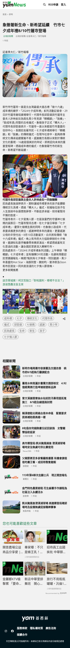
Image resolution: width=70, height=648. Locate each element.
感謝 (42, 324)
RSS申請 (53, 4)
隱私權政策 (36, 628)
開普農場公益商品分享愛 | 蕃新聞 (12, 549)
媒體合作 (22, 634)
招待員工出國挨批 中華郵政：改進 (56, 549)
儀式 (6, 324)
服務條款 (22, 628)
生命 (22, 331)
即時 (11, 14)
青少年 (53, 324)
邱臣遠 (18, 324)
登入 (63, 4)
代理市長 (47, 318)
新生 (32, 331)
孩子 (42, 331)
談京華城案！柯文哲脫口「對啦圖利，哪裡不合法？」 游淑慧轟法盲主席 (34, 282)
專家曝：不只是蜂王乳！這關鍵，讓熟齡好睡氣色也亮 (34, 549)
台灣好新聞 (8, 36)
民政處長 (9, 331)
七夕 (19, 318)
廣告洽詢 (51, 628)
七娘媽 (31, 324)
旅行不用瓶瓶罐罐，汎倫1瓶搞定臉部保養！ (57, 581)
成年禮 (8, 318)
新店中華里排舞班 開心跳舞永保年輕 (34, 581)
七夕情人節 (10, 337)
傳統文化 (32, 318)
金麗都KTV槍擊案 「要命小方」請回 (12, 581)
